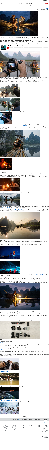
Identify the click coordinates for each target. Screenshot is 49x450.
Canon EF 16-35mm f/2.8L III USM (20, 38)
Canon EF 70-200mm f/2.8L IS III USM (39, 274)
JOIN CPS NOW (24, 125)
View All (1, 357)
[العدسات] (26, 5)
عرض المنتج (1, 342)
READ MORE (24, 171)
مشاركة (1, 318)
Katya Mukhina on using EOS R (4, 371)
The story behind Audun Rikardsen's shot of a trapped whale (8, 400)
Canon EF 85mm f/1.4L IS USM (19, 209)
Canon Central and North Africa (44, 440)
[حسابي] (1, 3)
